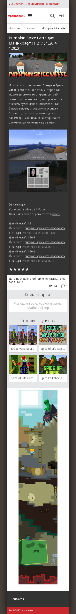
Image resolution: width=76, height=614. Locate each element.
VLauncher (16, 15)
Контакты (17, 599)
